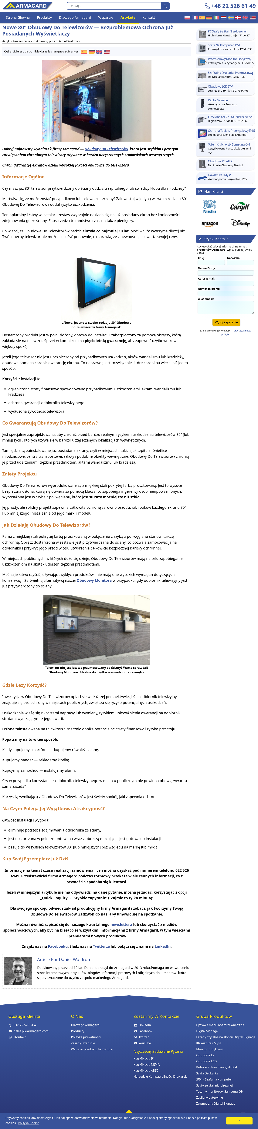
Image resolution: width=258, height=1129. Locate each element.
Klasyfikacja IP (144, 1058)
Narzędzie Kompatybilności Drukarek (160, 1076)
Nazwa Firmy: (207, 268)
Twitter (144, 1037)
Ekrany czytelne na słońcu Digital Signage (225, 1037)
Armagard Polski (186, 17)
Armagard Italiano (215, 17)
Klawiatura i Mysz (208, 1043)
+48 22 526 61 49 (233, 6)
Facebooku (58, 946)
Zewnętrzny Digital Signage (215, 1103)
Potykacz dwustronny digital (216, 1067)
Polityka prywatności (86, 1037)
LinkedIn (163, 946)
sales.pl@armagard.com (31, 1031)
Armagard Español (201, 17)
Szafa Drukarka (207, 1073)
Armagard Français (194, 17)
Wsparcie (105, 17)
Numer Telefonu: (209, 289)
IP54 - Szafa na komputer (214, 1079)
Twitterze (101, 946)
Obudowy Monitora (94, 580)
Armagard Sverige (230, 17)
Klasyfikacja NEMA (147, 1064)
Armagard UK (244, 17)
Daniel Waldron (74, 959)
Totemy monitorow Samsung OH (219, 1091)
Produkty (44, 17)
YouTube (145, 1043)
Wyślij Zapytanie (226, 322)
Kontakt (148, 17)
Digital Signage (207, 1031)
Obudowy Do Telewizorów (106, 148)
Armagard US (252, 17)
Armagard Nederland (223, 17)
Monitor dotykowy (209, 1049)
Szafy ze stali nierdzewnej (214, 1085)
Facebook (145, 1031)
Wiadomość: (206, 299)
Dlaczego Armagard (75, 17)
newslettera (121, 924)
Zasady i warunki (83, 1043)
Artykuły (128, 17)
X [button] (239, 1120)
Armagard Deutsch (208, 17)
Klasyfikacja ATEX (146, 1070)
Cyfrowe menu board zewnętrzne (220, 1025)
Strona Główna (18, 17)
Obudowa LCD (206, 1061)
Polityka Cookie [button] (28, 1123)
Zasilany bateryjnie (209, 1097)
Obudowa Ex (205, 1055)
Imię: (201, 258)
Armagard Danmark (237, 17)
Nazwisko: (233, 258)
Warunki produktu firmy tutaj (92, 1049)
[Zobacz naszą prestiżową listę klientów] (209, 206)
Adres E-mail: (206, 278)
